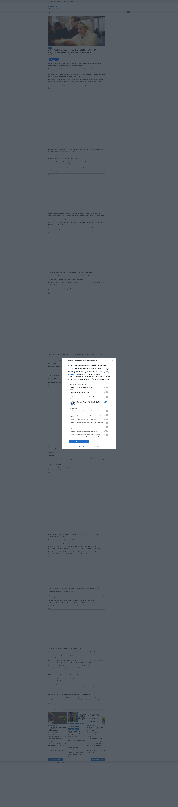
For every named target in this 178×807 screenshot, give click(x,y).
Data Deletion (81, 446)
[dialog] (89, 403)
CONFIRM (79, 441)
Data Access (89, 446)
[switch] (106, 387)
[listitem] (89, 384)
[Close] (113, 360)
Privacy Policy (97, 446)
